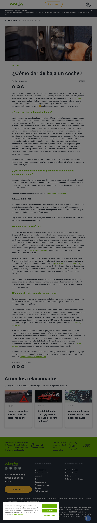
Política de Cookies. (17, 514)
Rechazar (49, 510)
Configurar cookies (49, 515)
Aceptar (49, 506)
